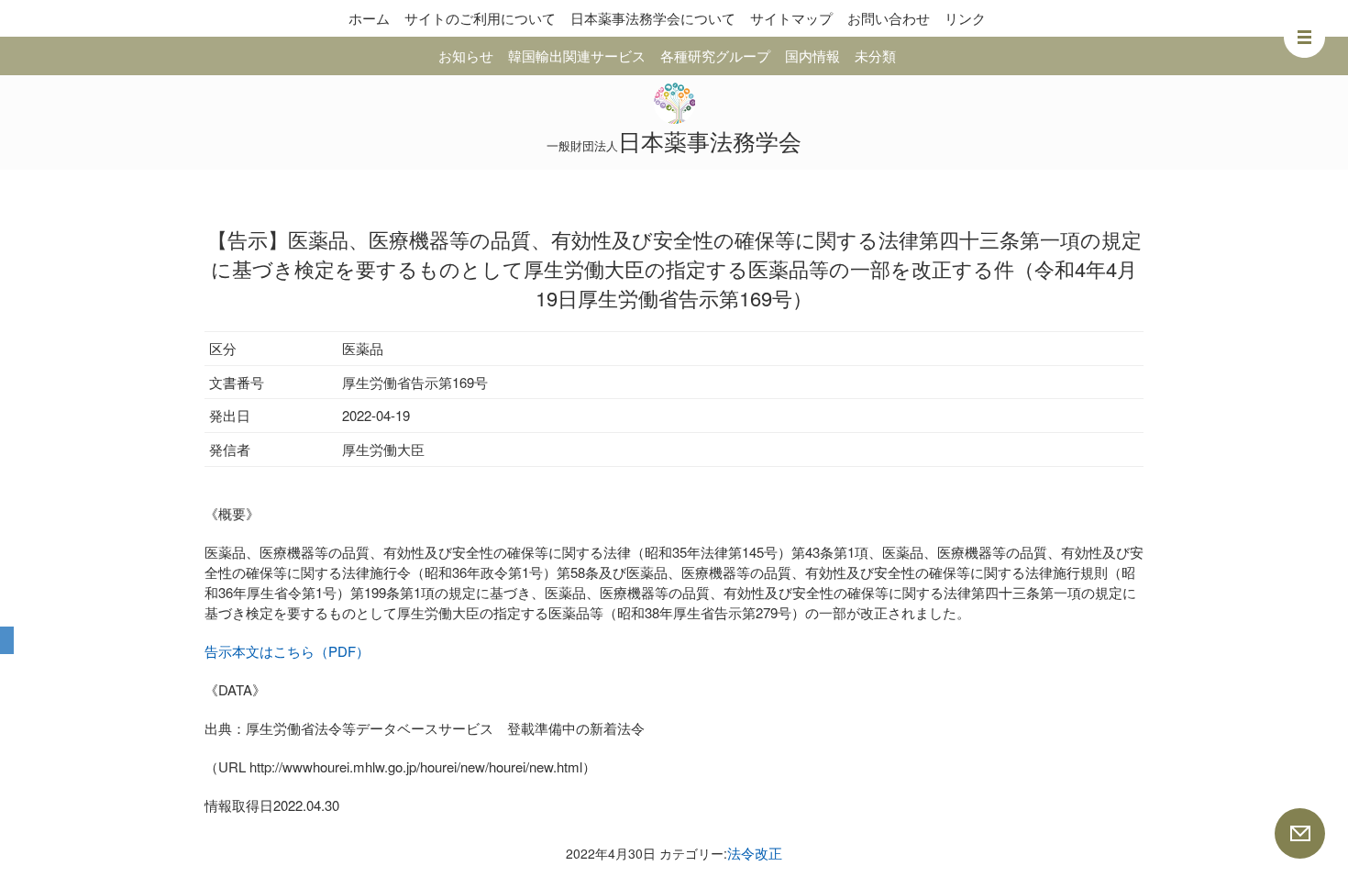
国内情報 (812, 55)
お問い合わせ (888, 18)
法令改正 (754, 852)
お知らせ (465, 55)
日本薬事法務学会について (652, 18)
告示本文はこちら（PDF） (287, 651)
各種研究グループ (715, 55)
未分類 (875, 55)
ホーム (369, 18)
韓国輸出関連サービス (577, 55)
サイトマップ (791, 18)
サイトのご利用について (480, 18)
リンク (965, 18)
